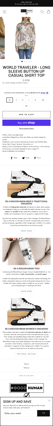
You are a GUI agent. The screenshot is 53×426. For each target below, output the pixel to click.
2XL (43, 100)
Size (26, 95)
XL (35, 100)
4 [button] (29, 61)
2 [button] (24, 61)
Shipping (12, 83)
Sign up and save (26, 376)
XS (10, 100)
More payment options (26, 128)
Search (26, 364)
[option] (26, 3)
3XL (26, 106)
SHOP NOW (26, 231)
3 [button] (27, 61)
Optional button (26, 354)
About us (26, 368)
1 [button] (22, 61)
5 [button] (31, 61)
